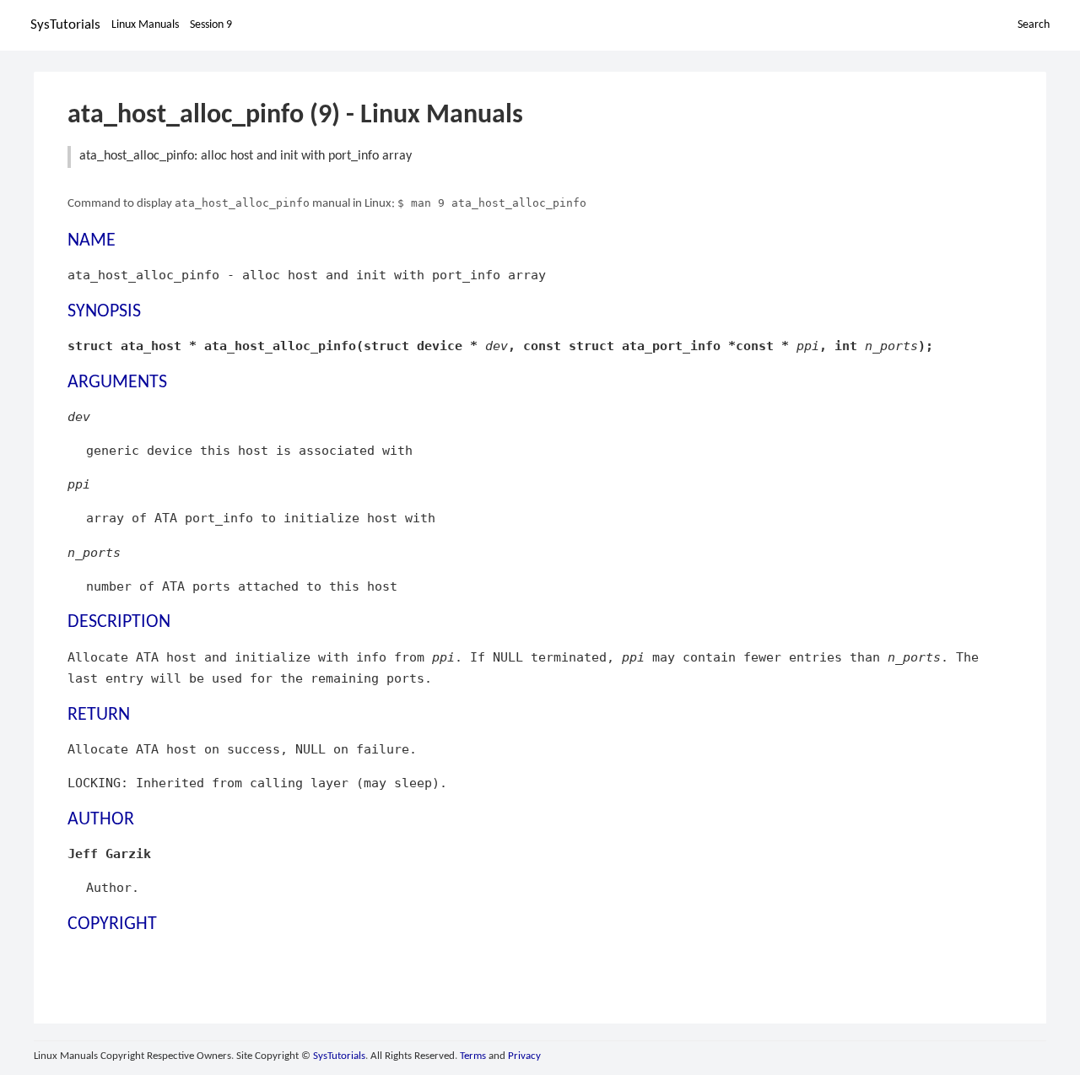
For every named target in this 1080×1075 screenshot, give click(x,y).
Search (1034, 25)
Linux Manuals (145, 25)
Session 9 (211, 25)
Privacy (524, 1056)
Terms (473, 1056)
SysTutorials (65, 25)
